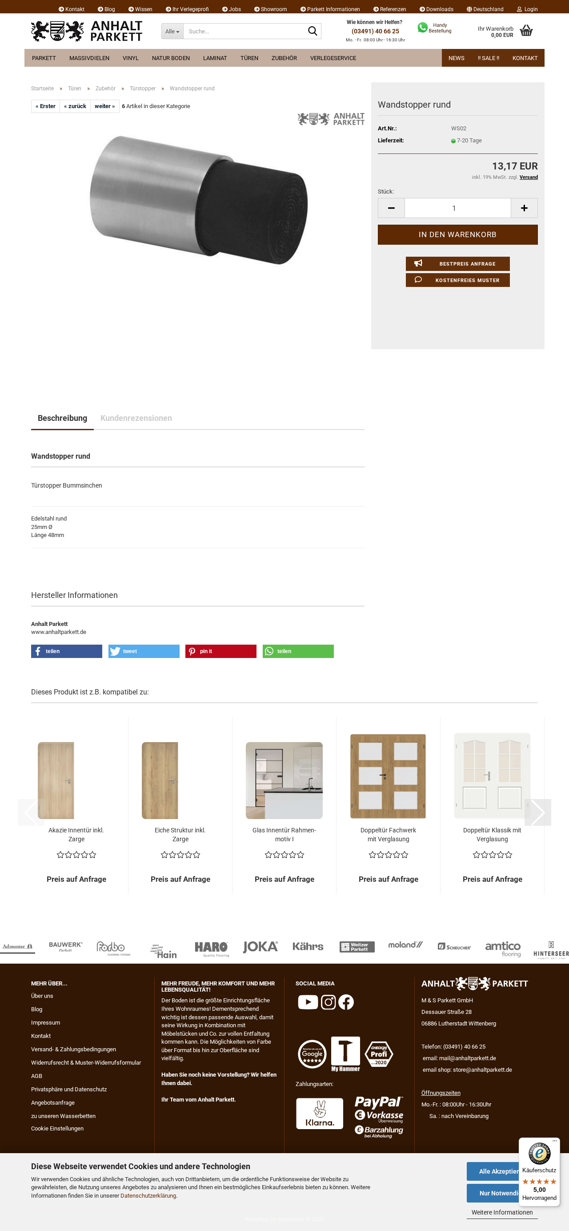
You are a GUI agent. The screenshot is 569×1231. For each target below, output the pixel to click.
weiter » (105, 106)
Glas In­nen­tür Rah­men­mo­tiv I (284, 835)
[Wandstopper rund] (198, 246)
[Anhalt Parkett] (89, 31)
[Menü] (554, 1143)
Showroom (273, 9)
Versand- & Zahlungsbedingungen (73, 1049)
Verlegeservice (333, 58)
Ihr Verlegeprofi (190, 9)
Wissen (143, 9)
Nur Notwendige (502, 1193)
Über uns (42, 996)
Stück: (386, 191)
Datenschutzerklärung (148, 1195)
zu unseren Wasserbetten (63, 1116)
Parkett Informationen (333, 9)
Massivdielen (89, 58)
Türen (249, 58)
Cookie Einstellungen (57, 1128)
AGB (36, 1076)
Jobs (234, 9)
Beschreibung (62, 418)
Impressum (45, 1022)
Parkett (44, 58)
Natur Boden (171, 58)
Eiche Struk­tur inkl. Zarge (180, 835)
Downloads (439, 9)
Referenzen (392, 9)
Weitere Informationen (502, 1212)
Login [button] (530, 9)
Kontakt (74, 9)
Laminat (215, 58)
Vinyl (131, 58)
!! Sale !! (488, 58)
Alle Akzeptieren (502, 1171)
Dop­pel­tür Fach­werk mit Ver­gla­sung (388, 835)
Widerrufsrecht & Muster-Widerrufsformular (86, 1062)
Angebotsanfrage (53, 1102)
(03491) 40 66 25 (375, 31)
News (457, 58)
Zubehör (284, 58)
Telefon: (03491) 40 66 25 (453, 1046)
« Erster (46, 106)
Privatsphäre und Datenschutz (69, 1089)
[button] (485, 6)
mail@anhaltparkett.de (467, 1058)
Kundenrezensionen (136, 418)
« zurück (75, 106)
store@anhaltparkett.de (482, 1069)
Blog (109, 9)
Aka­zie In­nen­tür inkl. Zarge (76, 835)
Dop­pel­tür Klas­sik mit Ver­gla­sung (492, 835)
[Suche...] (313, 32)
